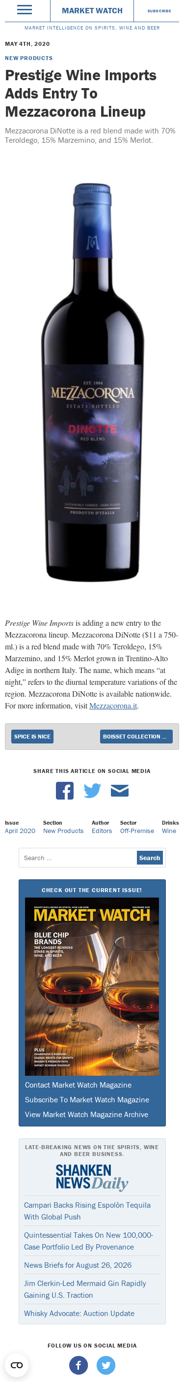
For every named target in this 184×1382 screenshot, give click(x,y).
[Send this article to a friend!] (120, 797)
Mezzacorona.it (113, 705)
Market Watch (92, 10)
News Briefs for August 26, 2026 (77, 1265)
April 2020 (20, 830)
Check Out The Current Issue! (92, 890)
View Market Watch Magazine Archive (86, 1114)
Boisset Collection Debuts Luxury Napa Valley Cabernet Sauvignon (138, 736)
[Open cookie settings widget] (16, 1365)
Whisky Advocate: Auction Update (79, 1313)
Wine (169, 830)
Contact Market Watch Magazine (78, 1085)
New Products (29, 58)
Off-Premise (137, 830)
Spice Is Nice (32, 736)
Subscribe (160, 11)
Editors (102, 830)
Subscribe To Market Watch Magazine (87, 1099)
